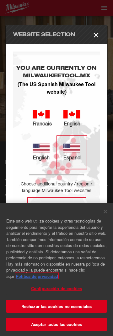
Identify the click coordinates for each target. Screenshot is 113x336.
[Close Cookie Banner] (105, 211)
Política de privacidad (37, 276)
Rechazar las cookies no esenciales (56, 306)
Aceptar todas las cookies (56, 324)
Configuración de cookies (56, 288)
